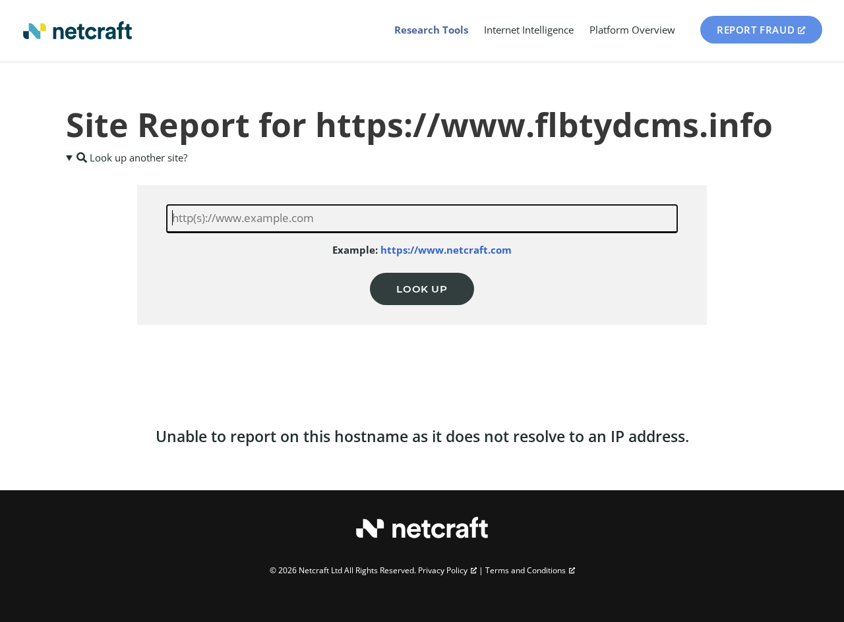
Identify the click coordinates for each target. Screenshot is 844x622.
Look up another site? (137, 157)
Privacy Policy (442, 570)
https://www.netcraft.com (446, 249)
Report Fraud (756, 29)
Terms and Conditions (525, 570)
